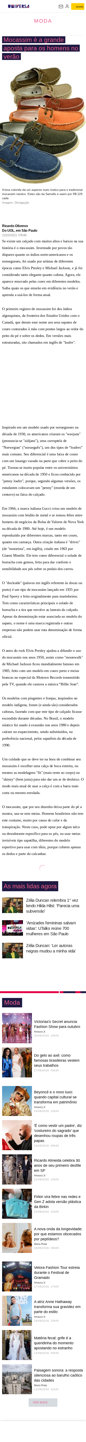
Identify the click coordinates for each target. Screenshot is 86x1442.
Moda (43, 21)
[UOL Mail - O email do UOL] (60, 6)
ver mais (40, 1402)
